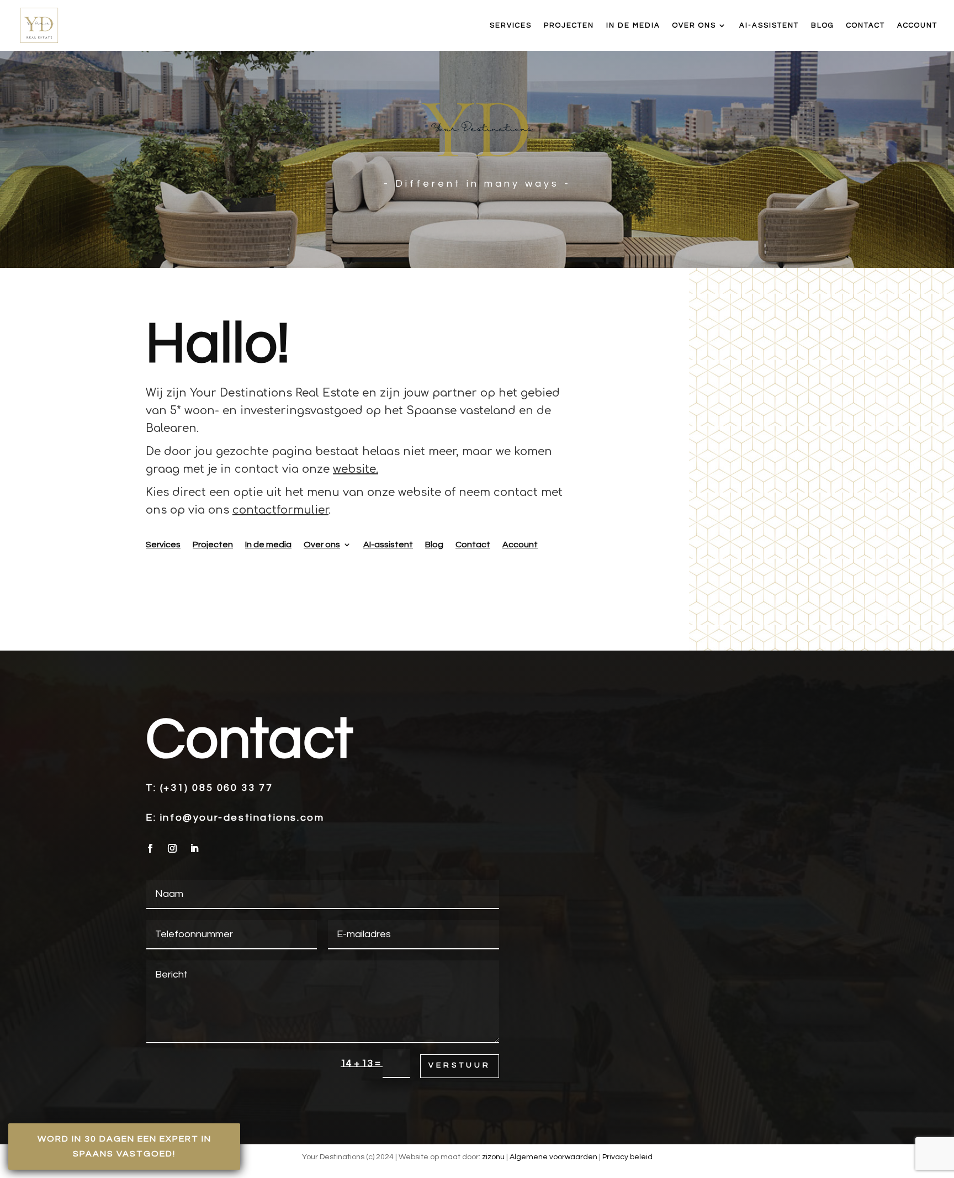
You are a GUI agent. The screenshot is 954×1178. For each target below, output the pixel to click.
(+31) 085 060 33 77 (216, 788)
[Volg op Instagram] (172, 848)
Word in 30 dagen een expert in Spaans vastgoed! (124, 1146)
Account (917, 25)
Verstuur (459, 1065)
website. (355, 469)
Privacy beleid (627, 1157)
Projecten (569, 25)
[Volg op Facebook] (150, 848)
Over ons (694, 25)
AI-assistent (769, 25)
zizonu (493, 1157)
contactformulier (280, 510)
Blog (822, 25)
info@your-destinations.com (242, 817)
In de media (633, 25)
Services (511, 25)
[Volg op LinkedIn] (194, 848)
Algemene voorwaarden (553, 1157)
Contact (865, 25)
